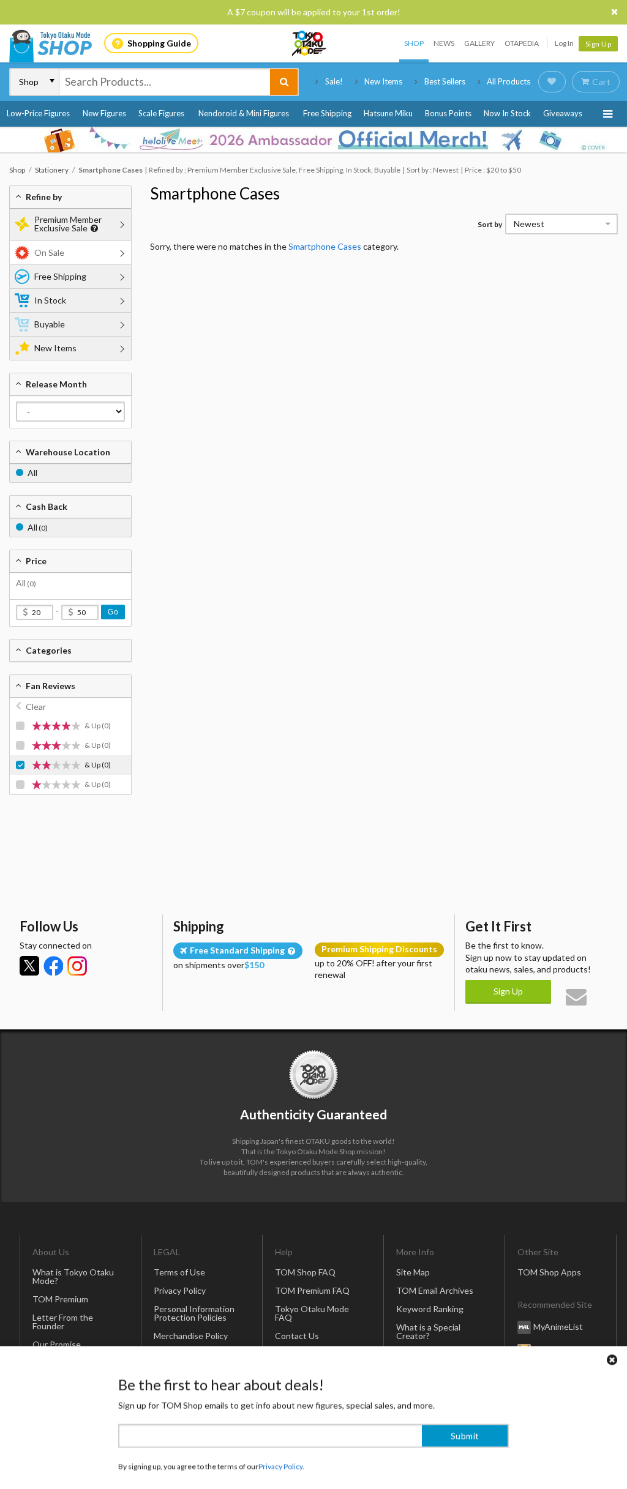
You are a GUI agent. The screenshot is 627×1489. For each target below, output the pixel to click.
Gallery (479, 43)
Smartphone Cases (215, 193)
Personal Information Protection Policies (194, 1313)
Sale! (334, 81)
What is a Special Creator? (428, 1331)
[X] (29, 966)
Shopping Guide (159, 43)
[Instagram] (77, 966)
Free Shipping (327, 113)
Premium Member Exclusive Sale (68, 223)
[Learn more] (93, 228)
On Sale (49, 252)
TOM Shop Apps (549, 1272)
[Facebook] (53, 966)
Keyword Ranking (430, 1309)
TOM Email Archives (434, 1290)
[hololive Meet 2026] (313, 139)
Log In (564, 43)
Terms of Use (179, 1272)
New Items (383, 81)
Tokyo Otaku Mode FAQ (312, 1313)
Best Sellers (444, 81)
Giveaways (562, 113)
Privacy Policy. (281, 1452)
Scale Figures (161, 113)
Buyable (49, 324)
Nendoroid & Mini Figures (243, 113)
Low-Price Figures (38, 113)
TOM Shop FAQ (305, 1272)
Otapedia (522, 43)
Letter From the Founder (62, 1321)
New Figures (104, 113)
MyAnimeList (558, 1326)
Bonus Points (448, 113)
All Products (508, 81)
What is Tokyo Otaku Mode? (73, 1276)
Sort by (490, 224)
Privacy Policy (180, 1290)
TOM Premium (60, 1299)
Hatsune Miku (388, 113)
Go (113, 612)
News (444, 43)
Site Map (413, 1272)
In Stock (50, 300)
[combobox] (164, 82)
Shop (414, 43)
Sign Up (598, 43)
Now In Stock (507, 113)
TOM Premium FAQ (312, 1290)
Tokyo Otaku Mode (310, 43)
